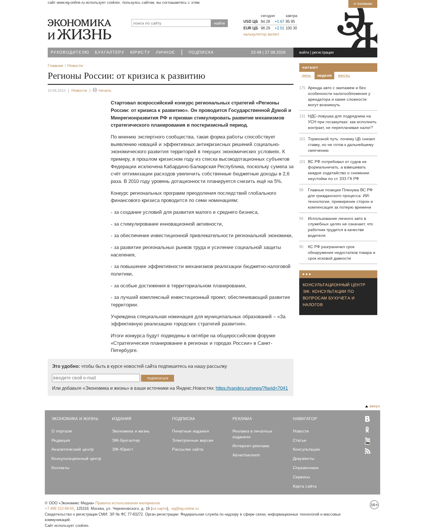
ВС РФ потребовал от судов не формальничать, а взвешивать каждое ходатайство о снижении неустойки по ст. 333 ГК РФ (338, 170)
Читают (310, 67)
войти (304, 52)
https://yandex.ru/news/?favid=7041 (252, 388)
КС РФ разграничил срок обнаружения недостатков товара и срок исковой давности (341, 252)
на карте (159, 508)
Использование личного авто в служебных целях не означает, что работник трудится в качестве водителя (340, 227)
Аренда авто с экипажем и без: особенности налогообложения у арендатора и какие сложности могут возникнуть (339, 96)
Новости (79, 90)
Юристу (140, 52)
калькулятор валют (261, 34)
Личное (165, 52)
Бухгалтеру (109, 52)
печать (105, 90)
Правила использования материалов (127, 503)
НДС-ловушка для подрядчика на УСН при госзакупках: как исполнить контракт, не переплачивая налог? (342, 122)
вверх (374, 406)
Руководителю (70, 52)
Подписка (201, 52)
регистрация (323, 52)
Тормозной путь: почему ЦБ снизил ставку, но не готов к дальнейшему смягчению (341, 144)
